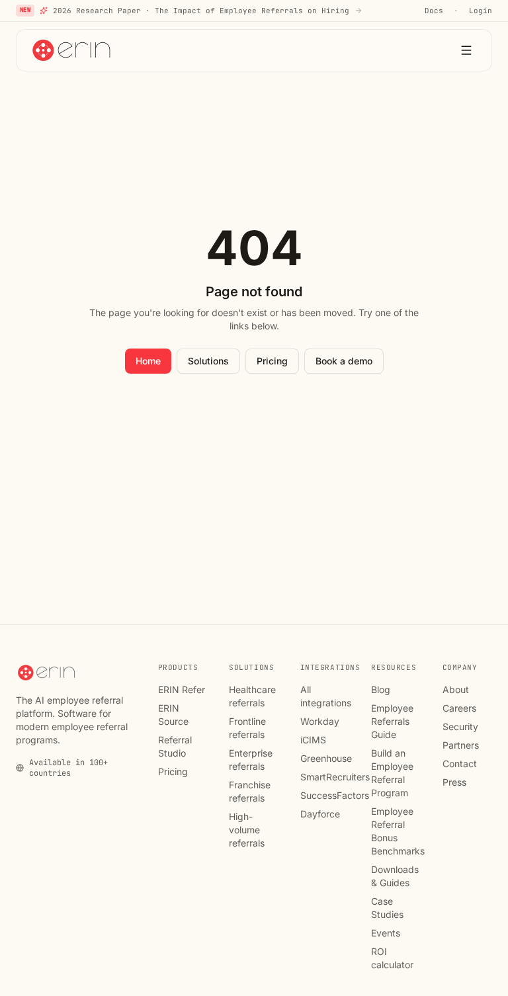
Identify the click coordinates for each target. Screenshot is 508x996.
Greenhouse (326, 758)
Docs (434, 10)
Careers (459, 708)
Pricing (272, 360)
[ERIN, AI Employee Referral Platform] (73, 50)
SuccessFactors (334, 795)
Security (460, 726)
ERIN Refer (181, 689)
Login (480, 10)
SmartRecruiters (335, 776)
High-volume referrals (247, 830)
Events (385, 932)
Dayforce (320, 813)
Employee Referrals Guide (392, 721)
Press (454, 782)
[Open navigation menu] (466, 50)
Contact (460, 763)
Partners (461, 745)
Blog (380, 689)
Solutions (208, 360)
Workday (319, 721)
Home (148, 360)
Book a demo (344, 360)
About (456, 689)
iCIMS (313, 739)
